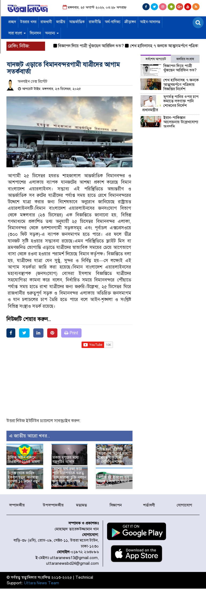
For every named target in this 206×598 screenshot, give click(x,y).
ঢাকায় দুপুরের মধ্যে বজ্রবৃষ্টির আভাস (66, 459)
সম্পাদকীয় (17, 505)
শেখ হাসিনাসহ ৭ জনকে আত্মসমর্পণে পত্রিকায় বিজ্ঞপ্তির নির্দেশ (181, 84)
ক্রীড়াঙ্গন (130, 22)
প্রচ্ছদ (12, 22)
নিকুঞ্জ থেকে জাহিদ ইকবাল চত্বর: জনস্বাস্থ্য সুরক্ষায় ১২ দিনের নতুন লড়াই (24, 479)
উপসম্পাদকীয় (53, 505)
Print (73, 333)
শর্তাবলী (149, 505)
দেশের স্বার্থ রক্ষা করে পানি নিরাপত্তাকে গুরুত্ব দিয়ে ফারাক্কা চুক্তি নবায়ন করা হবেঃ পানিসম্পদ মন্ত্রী (69, 477)
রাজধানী (46, 22)
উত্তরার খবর (28, 22)
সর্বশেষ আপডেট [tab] (156, 59)
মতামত (81, 505)
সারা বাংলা (15, 33)
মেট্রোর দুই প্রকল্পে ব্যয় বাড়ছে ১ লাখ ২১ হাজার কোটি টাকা (113, 481)
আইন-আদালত (150, 22)
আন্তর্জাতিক (77, 22)
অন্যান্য (50, 33)
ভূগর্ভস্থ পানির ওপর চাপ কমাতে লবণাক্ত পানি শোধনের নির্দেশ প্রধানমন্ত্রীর (170, 103)
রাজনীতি (95, 22)
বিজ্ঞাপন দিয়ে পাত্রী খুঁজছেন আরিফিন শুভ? (85, 46)
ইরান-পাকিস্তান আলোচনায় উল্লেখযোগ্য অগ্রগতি (180, 122)
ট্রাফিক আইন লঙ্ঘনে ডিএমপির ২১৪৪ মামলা (24, 459)
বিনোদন (35, 33)
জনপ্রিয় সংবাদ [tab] (185, 59)
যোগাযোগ (184, 505)
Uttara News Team (41, 583)
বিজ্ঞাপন (116, 505)
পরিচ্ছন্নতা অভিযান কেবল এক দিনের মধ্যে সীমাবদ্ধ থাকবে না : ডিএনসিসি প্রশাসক (112, 455)
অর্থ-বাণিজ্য (112, 22)
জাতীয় (60, 22)
